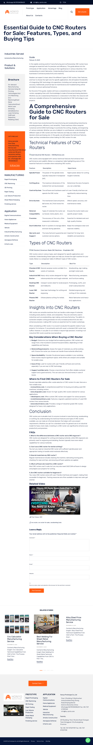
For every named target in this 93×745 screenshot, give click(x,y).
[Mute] (19, 714)
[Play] (6, 714)
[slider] (12, 714)
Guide (32, 57)
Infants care (9, 244)
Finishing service (10, 204)
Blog (60, 8)
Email (31, 564)
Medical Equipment (11, 223)
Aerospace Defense (11, 240)
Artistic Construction (12, 236)
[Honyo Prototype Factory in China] (12, 12)
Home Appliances (10, 219)
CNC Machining (10, 183)
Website (31, 573)
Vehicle (7, 228)
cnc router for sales (44, 522)
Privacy (33, 741)
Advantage (52, 8)
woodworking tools (55, 522)
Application (41, 8)
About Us (29, 16)
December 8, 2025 (12, 644)
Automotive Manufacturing (14, 58)
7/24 (64, 2)
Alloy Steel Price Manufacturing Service (73, 619)
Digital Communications (13, 215)
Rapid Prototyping (11, 179)
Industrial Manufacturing (13, 232)
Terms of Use (40, 741)
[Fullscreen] (22, 714)
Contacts (38, 16)
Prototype (30, 8)
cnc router (34, 522)
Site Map (48, 741)
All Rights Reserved (24, 741)
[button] (82, 12)
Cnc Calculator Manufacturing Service (14, 639)
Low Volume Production (13, 196)
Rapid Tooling (9, 192)
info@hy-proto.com (40, 2)
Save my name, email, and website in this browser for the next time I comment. (50, 585)
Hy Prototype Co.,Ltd (13, 741)
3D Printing (8, 187)
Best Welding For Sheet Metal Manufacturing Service (44, 640)
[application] (14, 710)
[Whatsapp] (87, 740)
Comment (32, 537)
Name (31, 555)
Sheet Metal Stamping (12, 200)
